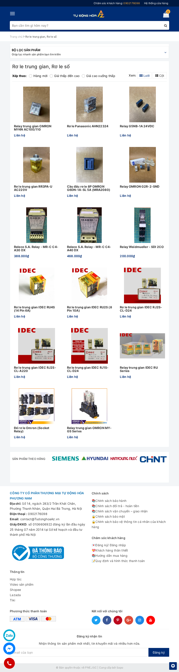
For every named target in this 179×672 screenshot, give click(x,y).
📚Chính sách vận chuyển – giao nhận (120, 511)
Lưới (146, 75)
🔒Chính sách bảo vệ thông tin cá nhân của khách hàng (129, 524)
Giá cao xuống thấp (100, 76)
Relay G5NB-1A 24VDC (137, 126)
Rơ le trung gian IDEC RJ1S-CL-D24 (88, 369)
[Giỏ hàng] (164, 15)
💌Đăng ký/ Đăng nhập (109, 545)
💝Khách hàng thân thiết (110, 550)
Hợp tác (16, 579)
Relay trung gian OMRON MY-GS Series (89, 429)
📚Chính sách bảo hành (109, 501)
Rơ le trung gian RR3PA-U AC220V (33, 188)
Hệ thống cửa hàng (156, 3)
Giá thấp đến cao (66, 76)
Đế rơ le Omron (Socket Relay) (31, 429)
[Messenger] (9, 648)
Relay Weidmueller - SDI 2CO (142, 247)
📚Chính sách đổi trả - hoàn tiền (115, 506)
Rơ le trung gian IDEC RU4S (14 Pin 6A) (34, 308)
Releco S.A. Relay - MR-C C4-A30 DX (36, 248)
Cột (161, 75)
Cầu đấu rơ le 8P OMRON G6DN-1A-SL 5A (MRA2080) (88, 188)
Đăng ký (159, 652)
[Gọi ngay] (9, 663)
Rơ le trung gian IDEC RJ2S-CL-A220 (35, 369)
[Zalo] (9, 635)
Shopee (15, 590)
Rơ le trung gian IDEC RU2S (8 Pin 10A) (89, 308)
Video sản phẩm (22, 584)
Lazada (15, 595)
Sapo (120, 667)
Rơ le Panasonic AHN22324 (87, 126)
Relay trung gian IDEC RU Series (139, 369)
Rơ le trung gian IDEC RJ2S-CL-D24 (141, 308)
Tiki (12, 600)
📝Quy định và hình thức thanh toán (118, 561)
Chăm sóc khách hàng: (117, 3)
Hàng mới (40, 76)
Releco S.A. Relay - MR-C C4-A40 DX (89, 248)
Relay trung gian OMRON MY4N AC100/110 (32, 127)
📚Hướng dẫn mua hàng (109, 555)
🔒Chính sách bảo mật (108, 516)
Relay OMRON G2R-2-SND (139, 186)
